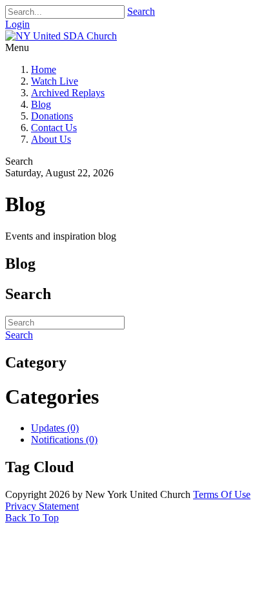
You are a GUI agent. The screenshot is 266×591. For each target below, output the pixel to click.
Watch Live (54, 81)
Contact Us (54, 127)
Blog (41, 104)
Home (43, 69)
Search (141, 11)
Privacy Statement (42, 506)
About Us (51, 139)
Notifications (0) (64, 439)
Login (17, 24)
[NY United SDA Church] (61, 35)
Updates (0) (55, 427)
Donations (52, 115)
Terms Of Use (222, 494)
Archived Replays (68, 92)
